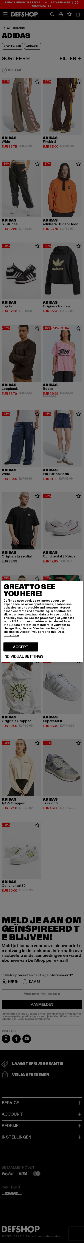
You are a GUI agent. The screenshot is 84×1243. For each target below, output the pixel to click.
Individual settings (23, 656)
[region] (42, 621)
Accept (20, 647)
